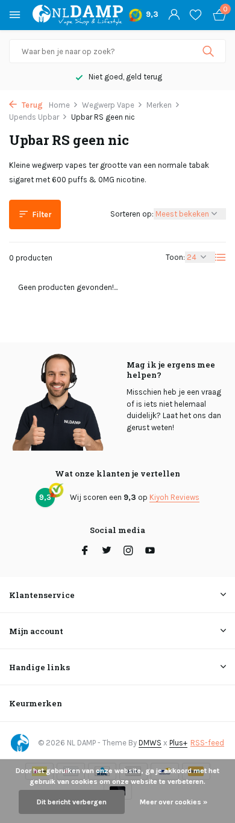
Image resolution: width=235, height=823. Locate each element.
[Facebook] (85, 551)
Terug (31, 104)
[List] (220, 257)
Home (59, 104)
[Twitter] (106, 551)
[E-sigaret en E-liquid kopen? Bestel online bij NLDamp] (78, 15)
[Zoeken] (209, 51)
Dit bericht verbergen (72, 802)
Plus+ (178, 742)
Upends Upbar (34, 117)
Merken (159, 104)
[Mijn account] (174, 15)
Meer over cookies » (173, 802)
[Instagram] (128, 551)
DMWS (150, 742)
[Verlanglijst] (195, 15)
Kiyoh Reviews (174, 497)
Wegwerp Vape (108, 104)
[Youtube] (150, 551)
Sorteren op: (132, 213)
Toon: (175, 257)
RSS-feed (207, 742)
